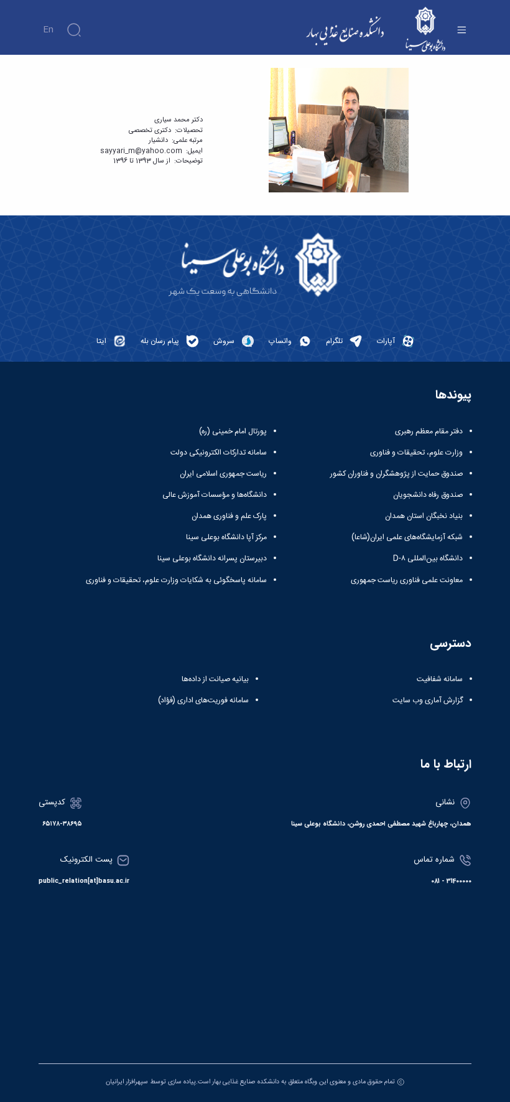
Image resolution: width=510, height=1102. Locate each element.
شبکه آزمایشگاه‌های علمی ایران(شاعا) (407, 537)
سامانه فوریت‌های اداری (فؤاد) (203, 700)
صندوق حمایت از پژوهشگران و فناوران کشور (396, 474)
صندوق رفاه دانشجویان (428, 495)
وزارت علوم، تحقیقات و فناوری (416, 452)
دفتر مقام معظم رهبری (429, 431)
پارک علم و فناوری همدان (229, 516)
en (48, 29)
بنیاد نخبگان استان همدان (424, 516)
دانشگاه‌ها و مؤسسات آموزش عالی (214, 495)
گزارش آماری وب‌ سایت (427, 700)
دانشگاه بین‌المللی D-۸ (428, 558)
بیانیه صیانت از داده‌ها (215, 679)
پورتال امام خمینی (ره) (233, 431)
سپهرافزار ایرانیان (127, 1081)
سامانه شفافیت (440, 679)
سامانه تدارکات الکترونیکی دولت (218, 452)
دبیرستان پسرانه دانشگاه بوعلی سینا (212, 558)
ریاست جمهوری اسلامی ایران (223, 474)
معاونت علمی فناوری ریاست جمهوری (407, 580)
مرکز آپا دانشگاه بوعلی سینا (226, 537)
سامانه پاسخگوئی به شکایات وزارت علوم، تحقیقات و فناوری (176, 580)
